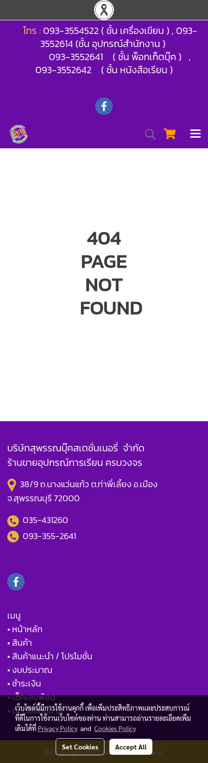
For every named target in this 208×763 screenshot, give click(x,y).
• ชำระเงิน (24, 683)
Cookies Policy (115, 728)
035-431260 (46, 519)
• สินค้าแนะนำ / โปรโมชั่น (49, 656)
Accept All (131, 746)
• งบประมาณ (29, 669)
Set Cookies (80, 746)
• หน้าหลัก (25, 629)
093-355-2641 (49, 535)
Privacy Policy (57, 728)
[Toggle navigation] (195, 134)
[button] (147, 134)
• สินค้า (19, 642)
